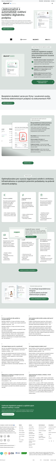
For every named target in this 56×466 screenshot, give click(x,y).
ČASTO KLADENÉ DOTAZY (32, 445)
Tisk (49, 436)
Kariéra (50, 434)
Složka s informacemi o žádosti (38, 298)
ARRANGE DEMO (27, 162)
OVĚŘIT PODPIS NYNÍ (7, 28)
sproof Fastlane (21, 432)
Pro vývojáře (21, 439)
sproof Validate (21, 436)
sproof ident (21, 428)
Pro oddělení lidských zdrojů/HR (42, 437)
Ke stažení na (31, 439)
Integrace (20, 441)
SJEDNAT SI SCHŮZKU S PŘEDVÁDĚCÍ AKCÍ (42, 82)
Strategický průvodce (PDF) (31, 433)
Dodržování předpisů (42, 430)
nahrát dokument (30, 236)
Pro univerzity (41, 439)
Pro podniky (41, 434)
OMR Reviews (46, 453)
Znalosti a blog (31, 437)
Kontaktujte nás (51, 428)
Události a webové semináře (32, 442)
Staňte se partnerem (52, 432)
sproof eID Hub (21, 434)
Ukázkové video (31, 430)
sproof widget (21, 430)
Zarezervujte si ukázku (8, 414)
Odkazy (40, 432)
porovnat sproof (41, 428)
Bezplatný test (31, 428)
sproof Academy (32, 435)
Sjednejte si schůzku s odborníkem (27, 270)
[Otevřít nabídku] (52, 3)
